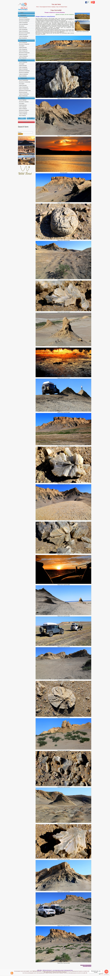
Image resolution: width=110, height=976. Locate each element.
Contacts (26, 121)
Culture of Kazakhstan (23, 36)
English (22, 118)
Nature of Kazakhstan (23, 31)
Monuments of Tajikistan (24, 110)
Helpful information (23, 27)
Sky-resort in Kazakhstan (24, 20)
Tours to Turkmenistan (23, 80)
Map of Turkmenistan (23, 95)
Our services (21, 26)
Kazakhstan (23, 15)
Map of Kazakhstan (23, 38)
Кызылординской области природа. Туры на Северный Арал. (53, 6)
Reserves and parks (23, 34)
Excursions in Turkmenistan (24, 82)
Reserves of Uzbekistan (24, 72)
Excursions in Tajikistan (24, 101)
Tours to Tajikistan (22, 100)
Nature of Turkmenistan (24, 88)
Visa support (21, 45)
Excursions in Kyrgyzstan (24, 44)
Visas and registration (23, 24)
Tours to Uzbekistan (23, 62)
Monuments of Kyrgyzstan (24, 52)
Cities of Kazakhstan (23, 29)
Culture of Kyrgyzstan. (23, 56)
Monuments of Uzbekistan (24, 70)
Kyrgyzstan (23, 40)
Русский (31, 118)
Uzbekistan (23, 60)
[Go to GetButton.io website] (106, 974)
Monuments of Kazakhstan (24, 32)
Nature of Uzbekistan (23, 69)
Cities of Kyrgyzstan (23, 49)
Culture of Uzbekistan (23, 74)
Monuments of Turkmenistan (25, 90)
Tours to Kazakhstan (23, 17)
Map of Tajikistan (22, 115)
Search (19, 132)
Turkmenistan (24, 78)
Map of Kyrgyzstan (23, 57)
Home (22, 12)
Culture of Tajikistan (23, 113)
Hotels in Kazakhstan (23, 22)
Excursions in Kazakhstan (24, 19)
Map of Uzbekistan (23, 75)
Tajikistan (23, 97)
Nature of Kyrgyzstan (23, 51)
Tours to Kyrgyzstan (23, 42)
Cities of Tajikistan (22, 106)
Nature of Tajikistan (23, 108)
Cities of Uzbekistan (23, 67)
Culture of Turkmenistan (24, 94)
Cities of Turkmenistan (23, 87)
